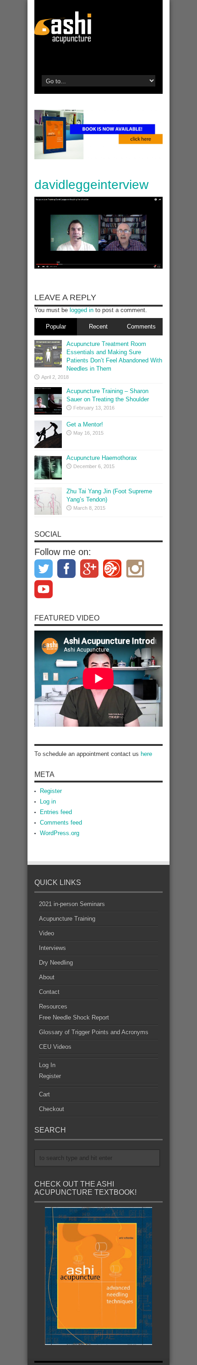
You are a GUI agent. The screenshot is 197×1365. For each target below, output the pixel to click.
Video (46, 933)
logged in (81, 310)
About (47, 977)
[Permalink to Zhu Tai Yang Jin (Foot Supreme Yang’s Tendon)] (48, 501)
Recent (98, 326)
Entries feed (56, 812)
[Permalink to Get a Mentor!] (48, 434)
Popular (56, 326)
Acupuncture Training (67, 918)
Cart (44, 1094)
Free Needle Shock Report (74, 1017)
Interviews (52, 947)
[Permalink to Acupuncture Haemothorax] (48, 467)
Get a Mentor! (84, 424)
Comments (141, 326)
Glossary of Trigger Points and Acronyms (93, 1032)
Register (51, 791)
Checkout (51, 1109)
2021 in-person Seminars (72, 904)
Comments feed (61, 822)
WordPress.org (59, 833)
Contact (49, 991)
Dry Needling (56, 962)
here (146, 753)
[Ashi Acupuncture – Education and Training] (98, 27)
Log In (47, 1065)
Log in (48, 801)
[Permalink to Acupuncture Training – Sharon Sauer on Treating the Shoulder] (48, 401)
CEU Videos (55, 1046)
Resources (53, 1006)
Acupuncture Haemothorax (101, 457)
